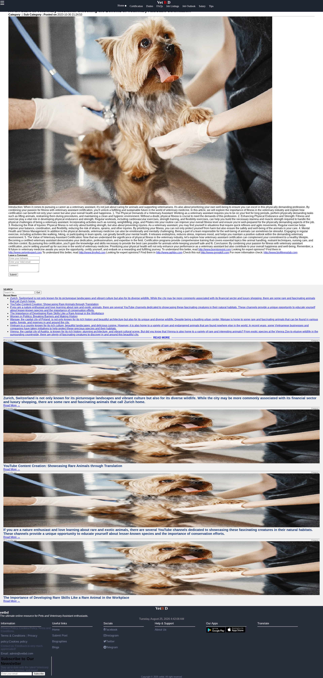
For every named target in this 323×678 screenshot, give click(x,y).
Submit (13, 274)
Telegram (112, 647)
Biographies (59, 641)
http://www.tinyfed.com (92, 252)
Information (8, 623)
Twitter (110, 641)
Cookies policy (18, 641)
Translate (263, 623)
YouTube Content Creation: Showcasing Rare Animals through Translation (54, 304)
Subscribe (39, 673)
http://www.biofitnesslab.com (280, 252)
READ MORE (161, 337)
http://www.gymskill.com (215, 252)
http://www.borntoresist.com (214, 249)
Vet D (163, 2)
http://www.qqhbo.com (169, 252)
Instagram (112, 635)
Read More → (11, 405)
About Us (160, 629)
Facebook (111, 629)
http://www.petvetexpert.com (25, 252)
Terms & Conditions (13, 635)
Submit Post (59, 635)
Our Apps (212, 623)
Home (56, 629)
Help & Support (164, 623)
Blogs (55, 647)
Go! (38, 292)
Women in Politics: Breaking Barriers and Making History (44, 316)
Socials (108, 623)
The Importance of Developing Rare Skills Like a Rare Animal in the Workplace (57, 313)
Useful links (59, 623)
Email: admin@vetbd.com (17, 653)
